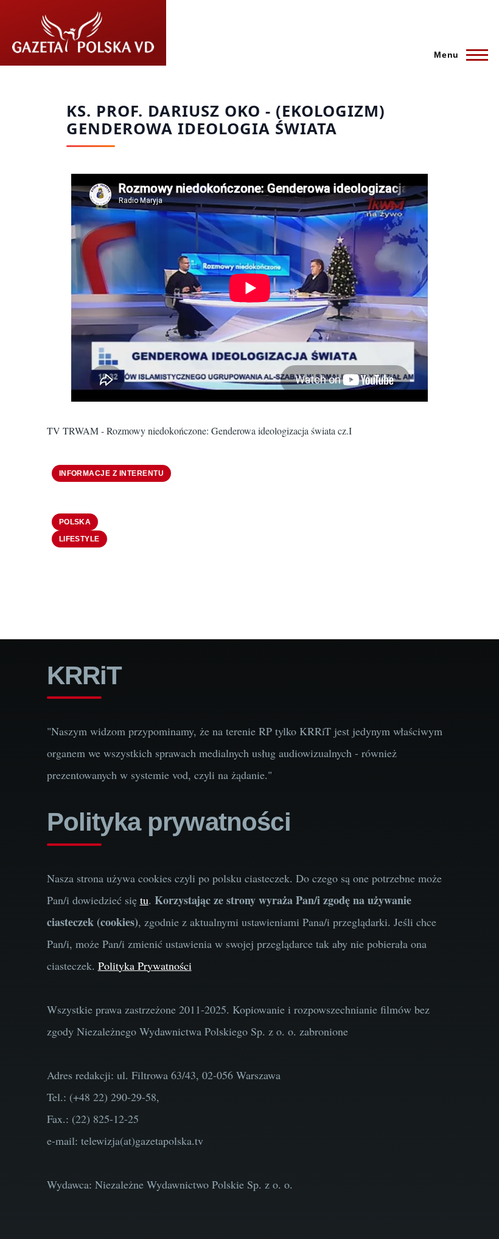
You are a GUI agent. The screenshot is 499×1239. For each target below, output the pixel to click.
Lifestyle (79, 539)
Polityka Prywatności (145, 965)
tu (144, 900)
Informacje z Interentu (111, 473)
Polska (75, 522)
